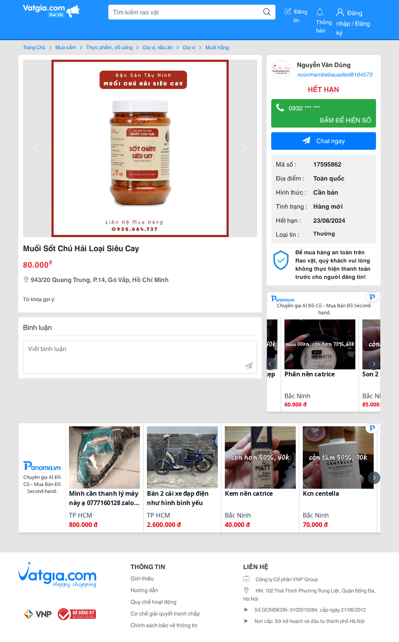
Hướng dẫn (144, 590)
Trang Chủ (34, 46)
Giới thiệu (142, 578)
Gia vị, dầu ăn (158, 46)
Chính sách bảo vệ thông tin (164, 625)
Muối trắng (217, 46)
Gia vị (189, 46)
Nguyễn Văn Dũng (324, 64)
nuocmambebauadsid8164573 (334, 74)
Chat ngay (330, 140)
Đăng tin (300, 12)
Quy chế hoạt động (154, 601)
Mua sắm (65, 46)
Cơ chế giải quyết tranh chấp (165, 613)
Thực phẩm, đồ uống (109, 46)
